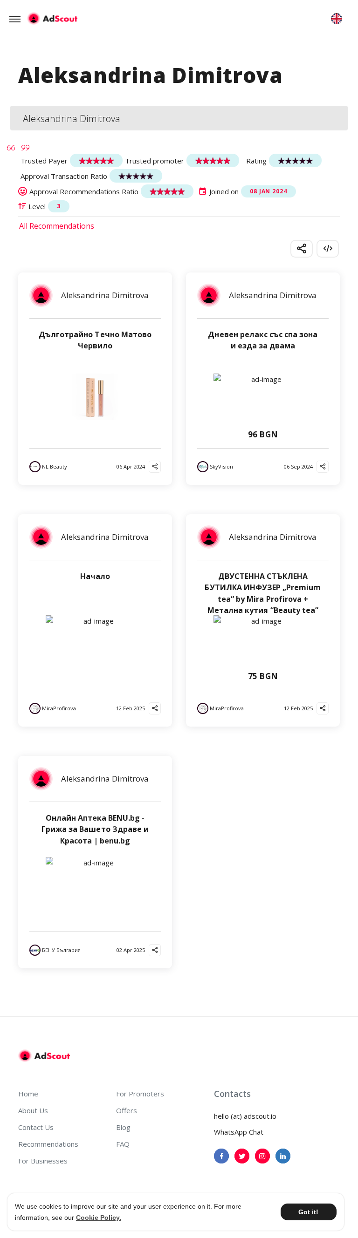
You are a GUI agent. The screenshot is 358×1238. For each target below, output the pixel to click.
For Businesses (43, 1160)
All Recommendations (56, 226)
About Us (33, 1110)
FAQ (123, 1144)
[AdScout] (44, 1055)
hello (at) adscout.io (245, 1116)
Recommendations (48, 1144)
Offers (126, 1110)
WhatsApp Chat (238, 1131)
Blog (123, 1127)
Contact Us (36, 1127)
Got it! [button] (308, 1212)
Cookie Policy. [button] (98, 1217)
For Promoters (140, 1093)
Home (28, 1093)
